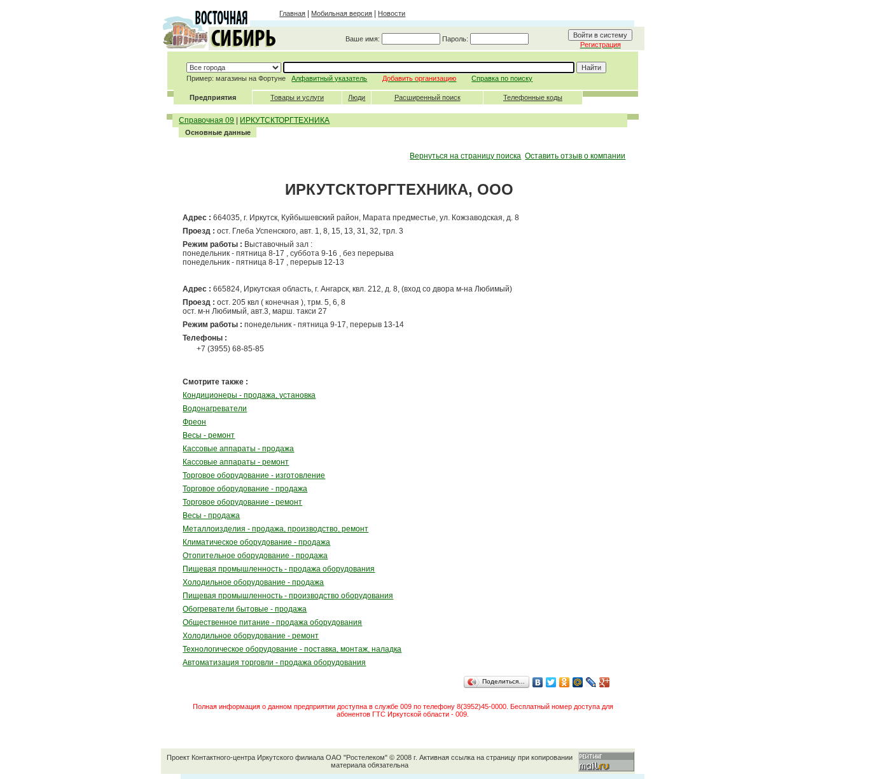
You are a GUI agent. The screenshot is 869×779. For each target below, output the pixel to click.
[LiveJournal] (591, 682)
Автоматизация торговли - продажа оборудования (274, 662)
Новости (391, 13)
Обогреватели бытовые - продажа (245, 609)
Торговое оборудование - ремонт (242, 502)
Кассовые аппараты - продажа (238, 448)
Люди (356, 97)
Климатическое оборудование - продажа (256, 542)
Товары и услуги (297, 97)
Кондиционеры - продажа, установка (249, 395)
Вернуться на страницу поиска (465, 155)
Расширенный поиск (427, 97)
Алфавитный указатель (329, 78)
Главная (292, 13)
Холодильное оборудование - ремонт (251, 635)
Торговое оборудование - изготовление (254, 475)
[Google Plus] (604, 682)
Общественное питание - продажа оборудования (272, 622)
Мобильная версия (341, 13)
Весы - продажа (211, 515)
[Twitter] (551, 682)
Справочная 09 (206, 120)
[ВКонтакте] (538, 682)
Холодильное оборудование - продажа (253, 582)
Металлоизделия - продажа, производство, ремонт (275, 528)
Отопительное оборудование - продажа (255, 555)
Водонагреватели (215, 408)
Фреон (194, 422)
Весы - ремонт (209, 435)
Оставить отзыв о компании (575, 155)
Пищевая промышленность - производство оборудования (288, 595)
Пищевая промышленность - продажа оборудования (279, 569)
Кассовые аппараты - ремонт (236, 462)
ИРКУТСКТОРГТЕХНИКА (285, 120)
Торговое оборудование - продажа (245, 488)
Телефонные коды (532, 97)
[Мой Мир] (578, 682)
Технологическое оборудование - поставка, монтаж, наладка (292, 649)
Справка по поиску (501, 78)
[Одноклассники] (564, 682)
